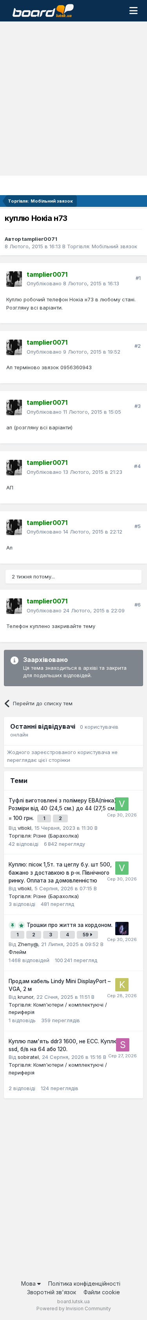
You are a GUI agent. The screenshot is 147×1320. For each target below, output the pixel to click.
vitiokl (24, 828)
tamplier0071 (39, 239)
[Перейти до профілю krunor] (122, 984)
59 (86, 935)
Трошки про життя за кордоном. (70, 925)
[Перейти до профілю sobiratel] (122, 1044)
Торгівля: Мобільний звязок (102, 246)
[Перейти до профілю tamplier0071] (14, 279)
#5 (137, 526)
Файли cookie (101, 1292)
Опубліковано (73, 283)
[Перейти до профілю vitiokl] (122, 804)
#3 (137, 406)
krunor (25, 997)
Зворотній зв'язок (51, 1292)
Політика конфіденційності (84, 1283)
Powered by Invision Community (73, 1308)
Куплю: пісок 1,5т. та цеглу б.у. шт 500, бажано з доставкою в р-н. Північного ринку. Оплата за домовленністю (60, 872)
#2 (137, 346)
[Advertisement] (73, 98)
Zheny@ (28, 944)
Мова (29, 1283)
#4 (137, 466)
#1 (138, 278)
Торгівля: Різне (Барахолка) (44, 836)
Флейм (17, 952)
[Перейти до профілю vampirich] (122, 928)
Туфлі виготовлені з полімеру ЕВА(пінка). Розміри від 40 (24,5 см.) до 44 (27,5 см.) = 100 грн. (63, 809)
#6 (137, 604)
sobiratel (28, 1057)
